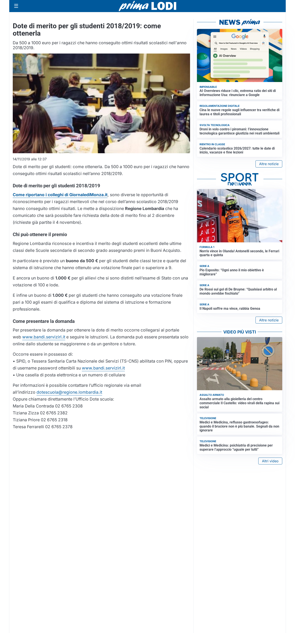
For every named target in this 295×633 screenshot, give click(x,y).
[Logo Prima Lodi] (147, 6)
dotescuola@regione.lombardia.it (69, 392)
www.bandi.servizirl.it (43, 336)
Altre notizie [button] (269, 164)
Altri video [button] (270, 461)
